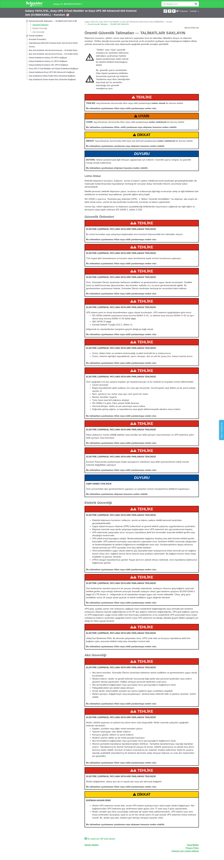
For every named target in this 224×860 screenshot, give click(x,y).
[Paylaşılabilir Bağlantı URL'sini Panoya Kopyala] (165, 11)
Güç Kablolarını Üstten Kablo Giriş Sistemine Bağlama (52, 79)
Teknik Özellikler (36, 36)
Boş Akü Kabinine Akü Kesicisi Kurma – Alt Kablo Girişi (53, 50)
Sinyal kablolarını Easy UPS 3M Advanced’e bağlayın (52, 72)
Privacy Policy (192, 848)
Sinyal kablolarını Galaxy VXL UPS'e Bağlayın (48, 65)
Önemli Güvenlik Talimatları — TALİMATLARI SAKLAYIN (53, 21)
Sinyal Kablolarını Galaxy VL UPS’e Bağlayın (48, 61)
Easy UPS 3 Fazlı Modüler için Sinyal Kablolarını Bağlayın (53, 69)
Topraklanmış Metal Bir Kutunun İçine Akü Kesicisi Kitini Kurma (53, 45)
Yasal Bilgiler (193, 845)
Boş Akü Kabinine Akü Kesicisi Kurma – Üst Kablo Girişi (53, 54)
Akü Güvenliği (38, 32)
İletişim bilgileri (92, 845)
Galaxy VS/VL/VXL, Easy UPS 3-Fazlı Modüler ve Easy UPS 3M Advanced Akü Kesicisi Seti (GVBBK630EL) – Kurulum (128, 22)
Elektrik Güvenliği (40, 28)
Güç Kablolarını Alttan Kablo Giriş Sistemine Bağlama (52, 76)
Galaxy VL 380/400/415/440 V (67, 4)
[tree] (52, 50)
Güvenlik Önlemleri (40, 25)
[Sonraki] (174, 11)
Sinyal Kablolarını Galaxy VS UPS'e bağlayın (48, 58)
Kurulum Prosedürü (37, 39)
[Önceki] (169, 11)
